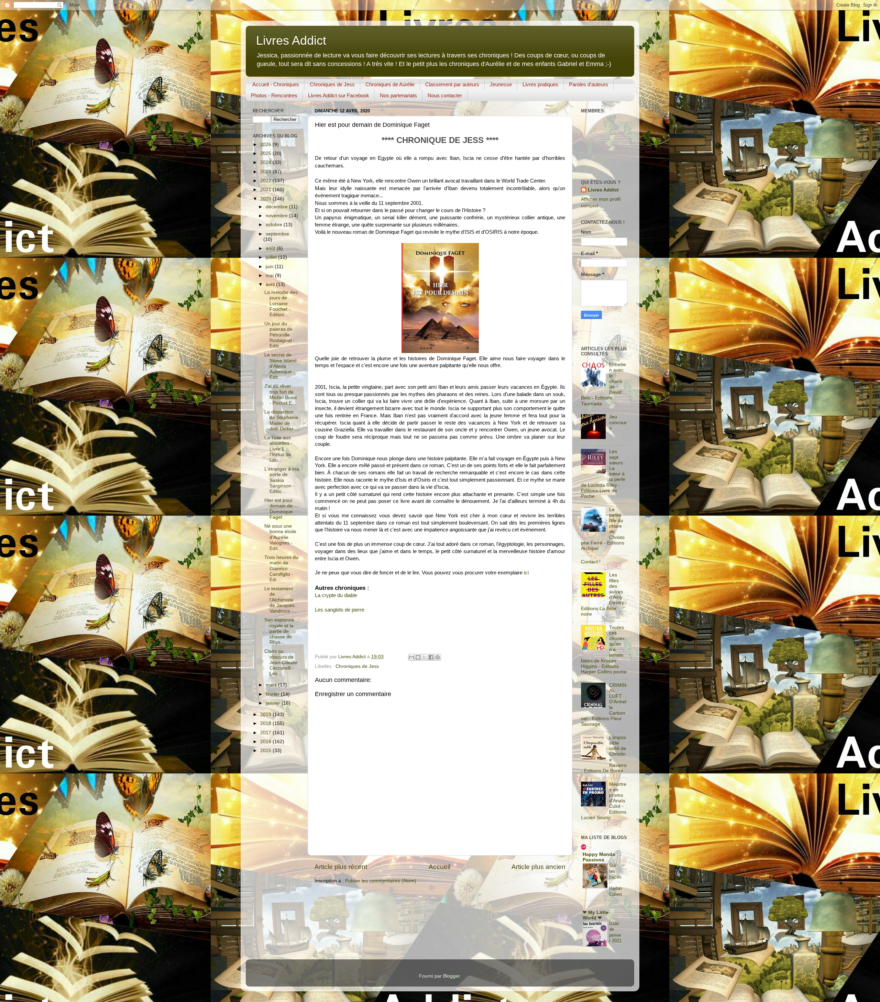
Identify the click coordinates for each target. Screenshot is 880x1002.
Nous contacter (445, 95)
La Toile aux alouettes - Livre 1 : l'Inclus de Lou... (278, 449)
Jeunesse (501, 84)
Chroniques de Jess (332, 84)
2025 (266, 153)
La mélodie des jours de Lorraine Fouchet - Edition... (281, 303)
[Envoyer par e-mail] (411, 657)
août (271, 248)
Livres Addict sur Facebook (338, 95)
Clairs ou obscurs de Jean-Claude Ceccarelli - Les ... (280, 662)
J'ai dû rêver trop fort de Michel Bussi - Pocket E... (280, 395)
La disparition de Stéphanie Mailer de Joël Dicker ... (281, 420)
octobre (275, 224)
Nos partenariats (398, 95)
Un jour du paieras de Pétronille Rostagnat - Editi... (279, 335)
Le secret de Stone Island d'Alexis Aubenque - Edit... (280, 366)
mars (272, 684)
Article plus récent (341, 866)
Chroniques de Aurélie (390, 84)
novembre (277, 215)
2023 (266, 171)
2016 (266, 741)
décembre (277, 206)
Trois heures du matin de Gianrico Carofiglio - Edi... (281, 568)
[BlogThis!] (418, 657)
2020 (266, 198)
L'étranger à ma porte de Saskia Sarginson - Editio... (281, 480)
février (273, 694)
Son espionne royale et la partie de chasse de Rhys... (279, 631)
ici (527, 572)
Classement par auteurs (452, 84)
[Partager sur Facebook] (431, 657)
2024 (266, 162)
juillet (272, 257)
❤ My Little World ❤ (595, 915)
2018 (266, 723)
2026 (266, 144)
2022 (266, 180)
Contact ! (591, 561)
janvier (274, 703)
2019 (266, 714)
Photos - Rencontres (274, 95)
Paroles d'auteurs (588, 84)
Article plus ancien (538, 866)
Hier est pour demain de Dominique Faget (278, 509)
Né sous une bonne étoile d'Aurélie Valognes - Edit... (280, 537)
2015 (266, 750)
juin (270, 266)
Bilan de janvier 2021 (615, 932)
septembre (277, 233)
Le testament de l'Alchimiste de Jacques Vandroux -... (280, 600)
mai (270, 275)
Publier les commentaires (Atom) (380, 880)
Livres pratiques (540, 84)
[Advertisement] (581, 333)
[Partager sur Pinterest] (437, 657)
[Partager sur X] (424, 657)
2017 (266, 732)
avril (271, 284)
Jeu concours (618, 422)
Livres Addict (291, 40)
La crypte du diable (336, 595)
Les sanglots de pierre (339, 610)
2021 (266, 189)
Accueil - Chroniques (275, 84)
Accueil (439, 866)
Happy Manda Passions (599, 857)
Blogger (451, 976)
